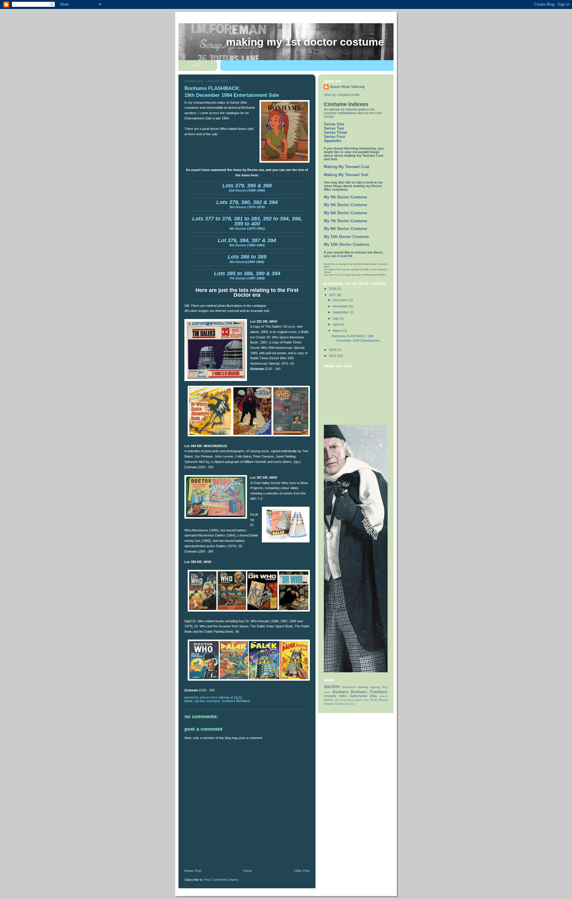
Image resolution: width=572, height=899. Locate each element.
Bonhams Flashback (236, 701)
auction (200, 701)
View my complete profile (342, 95)
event (384, 696)
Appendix (332, 141)
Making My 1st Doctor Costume (305, 42)
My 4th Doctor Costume (345, 197)
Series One (334, 124)
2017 (333, 295)
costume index (335, 696)
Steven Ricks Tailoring (347, 86)
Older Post (302, 870)
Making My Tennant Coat (346, 167)
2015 (333, 355)
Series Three (335, 132)
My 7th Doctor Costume (345, 221)
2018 (333, 288)
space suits (362, 700)
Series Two (334, 128)
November (341, 306)
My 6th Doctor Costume (345, 213)
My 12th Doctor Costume (346, 244)
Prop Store (347, 700)
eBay (373, 696)
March (338, 330)
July (336, 318)
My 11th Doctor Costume (346, 237)
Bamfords (349, 687)
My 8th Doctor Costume (345, 229)
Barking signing (369, 687)
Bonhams (213, 701)
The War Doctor (344, 703)
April (336, 324)
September (341, 312)
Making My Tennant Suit (346, 175)
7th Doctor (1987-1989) (247, 276)
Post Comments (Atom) (221, 879)
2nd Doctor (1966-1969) (247, 188)
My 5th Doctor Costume (345, 205)
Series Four (334, 137)
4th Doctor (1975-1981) (247, 223)
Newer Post (192, 870)
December (341, 300)
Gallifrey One (332, 700)
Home (247, 870)
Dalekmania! (358, 696)
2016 (333, 349)
